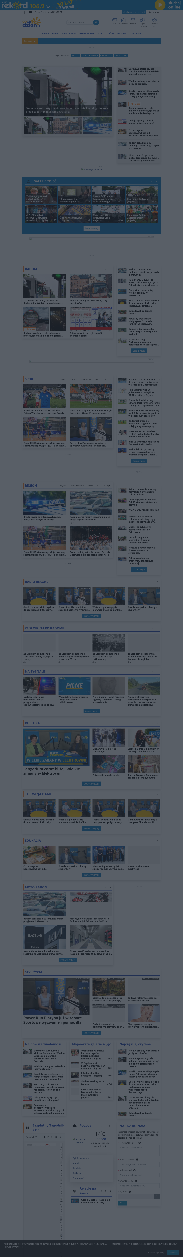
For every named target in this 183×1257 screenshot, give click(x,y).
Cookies (60, 675)
